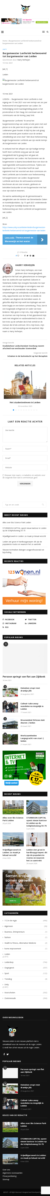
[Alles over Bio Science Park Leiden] (13, 807)
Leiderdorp (25, 962)
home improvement (25, 948)
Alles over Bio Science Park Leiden (17, 522)
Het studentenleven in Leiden (25, 402)
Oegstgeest (25, 967)
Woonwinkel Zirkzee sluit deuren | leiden (33, 721)
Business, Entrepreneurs (25, 932)
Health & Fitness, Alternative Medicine (25, 943)
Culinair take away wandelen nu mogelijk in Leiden (32, 706)
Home (5, 41)
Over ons (6, 1169)
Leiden (7, 954)
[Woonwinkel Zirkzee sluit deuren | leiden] (10, 724)
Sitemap (6, 1179)
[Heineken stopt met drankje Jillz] (10, 692)
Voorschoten (25, 992)
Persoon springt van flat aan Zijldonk (24, 676)
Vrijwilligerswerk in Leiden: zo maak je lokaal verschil (24, 536)
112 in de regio (25, 920)
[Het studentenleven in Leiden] (25, 385)
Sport (25, 973)
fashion (25, 937)
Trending (25, 979)
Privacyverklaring (9, 1176)
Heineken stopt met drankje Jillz (30, 689)
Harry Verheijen (23, 60)
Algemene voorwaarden (12, 1173)
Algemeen (25, 926)
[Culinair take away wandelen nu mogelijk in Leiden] (10, 707)
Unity (5, 49)
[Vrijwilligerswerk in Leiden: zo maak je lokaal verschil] (13, 839)
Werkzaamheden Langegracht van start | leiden (32, 738)
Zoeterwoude (25, 998)
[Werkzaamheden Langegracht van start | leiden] (10, 739)
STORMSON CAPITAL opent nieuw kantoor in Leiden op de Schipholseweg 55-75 (24, 529)
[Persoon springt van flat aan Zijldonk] (25, 658)
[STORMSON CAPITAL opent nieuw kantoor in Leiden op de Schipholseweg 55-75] (37, 807)
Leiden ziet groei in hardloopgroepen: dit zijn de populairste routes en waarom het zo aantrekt (22, 542)
